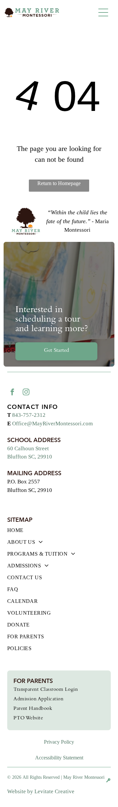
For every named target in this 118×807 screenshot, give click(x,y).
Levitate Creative (54, 791)
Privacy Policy (59, 742)
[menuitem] (59, 533)
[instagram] (26, 393)
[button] (103, 12)
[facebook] (12, 393)
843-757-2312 (29, 415)
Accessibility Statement (59, 757)
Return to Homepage (59, 183)
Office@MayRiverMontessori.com (52, 423)
